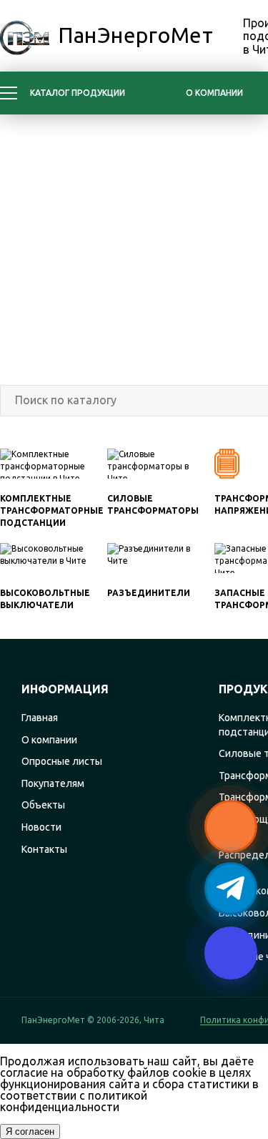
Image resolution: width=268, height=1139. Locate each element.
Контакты (44, 849)
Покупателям (52, 783)
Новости (41, 827)
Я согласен (30, 1131)
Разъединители (148, 592)
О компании (214, 92)
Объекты (43, 805)
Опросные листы (61, 761)
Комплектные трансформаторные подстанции (52, 510)
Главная (39, 717)
